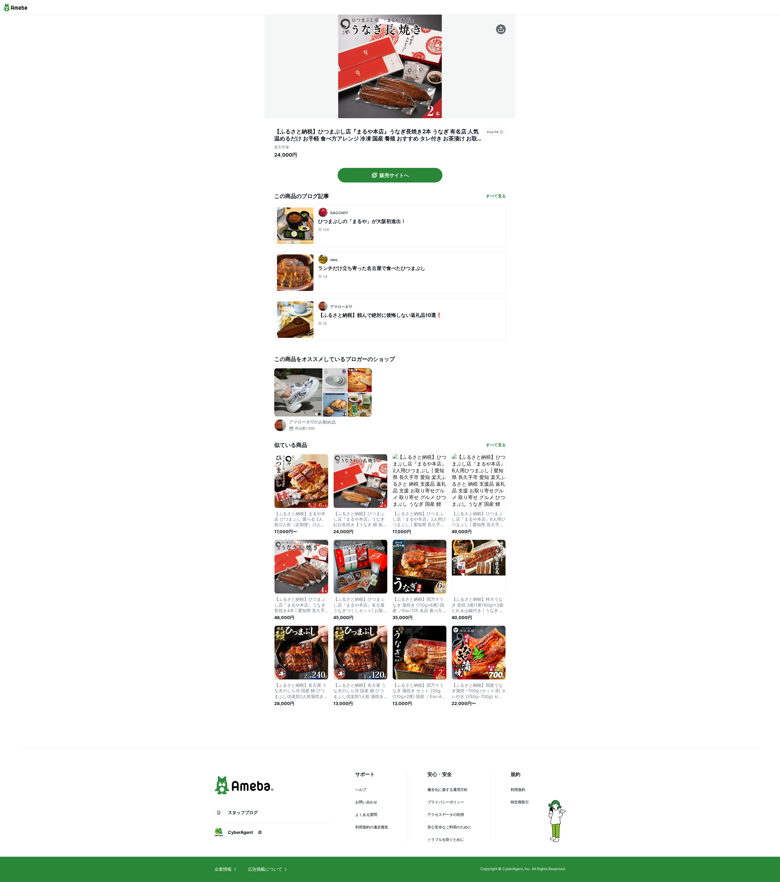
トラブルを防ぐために (445, 839)
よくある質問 (366, 814)
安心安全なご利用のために (449, 827)
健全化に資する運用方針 (447, 789)
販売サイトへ (394, 175)
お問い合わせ (366, 802)
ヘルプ (360, 789)
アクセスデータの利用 (445, 814)
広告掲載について (265, 869)
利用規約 (518, 789)
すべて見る (496, 195)
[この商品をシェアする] (501, 29)
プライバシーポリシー (445, 802)
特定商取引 (520, 802)
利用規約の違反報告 (371, 827)
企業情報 (223, 869)
